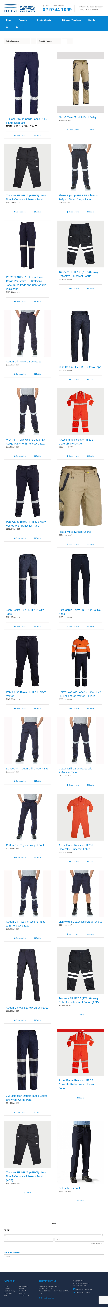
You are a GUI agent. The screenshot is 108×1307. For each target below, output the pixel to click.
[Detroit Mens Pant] (80, 1152)
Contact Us (23, 1291)
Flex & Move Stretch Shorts (75, 531)
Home (6, 1286)
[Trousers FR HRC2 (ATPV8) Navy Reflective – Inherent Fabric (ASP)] (80, 970)
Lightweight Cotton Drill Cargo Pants (27, 768)
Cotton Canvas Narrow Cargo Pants (27, 1007)
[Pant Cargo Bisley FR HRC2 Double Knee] (80, 579)
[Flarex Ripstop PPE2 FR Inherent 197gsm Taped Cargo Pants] (80, 167)
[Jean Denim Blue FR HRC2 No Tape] (80, 336)
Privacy (22, 1293)
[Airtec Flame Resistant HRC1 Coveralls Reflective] (80, 411)
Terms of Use (24, 1296)
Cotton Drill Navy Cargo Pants (23, 361)
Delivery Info (8, 1293)
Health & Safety (9, 1291)
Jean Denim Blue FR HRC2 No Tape (80, 367)
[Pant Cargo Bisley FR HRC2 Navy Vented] (27, 661)
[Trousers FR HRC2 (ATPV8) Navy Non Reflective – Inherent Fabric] (27, 167)
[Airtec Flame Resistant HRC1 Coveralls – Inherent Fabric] (80, 817)
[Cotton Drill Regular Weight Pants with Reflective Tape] (27, 893)
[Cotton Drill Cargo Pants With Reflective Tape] (80, 740)
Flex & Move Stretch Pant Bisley (77, 117)
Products (7, 1288)
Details (38, 135)
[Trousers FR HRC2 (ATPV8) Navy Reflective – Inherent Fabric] (80, 244)
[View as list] (70, 41)
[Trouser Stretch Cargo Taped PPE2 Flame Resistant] (27, 83)
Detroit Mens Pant (69, 1188)
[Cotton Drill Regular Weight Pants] (27, 817)
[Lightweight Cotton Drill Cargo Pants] (27, 740)
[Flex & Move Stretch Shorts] (80, 496)
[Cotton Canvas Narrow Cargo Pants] (27, 975)
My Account (23, 1286)
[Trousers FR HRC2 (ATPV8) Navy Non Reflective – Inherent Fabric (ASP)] (27, 1144)
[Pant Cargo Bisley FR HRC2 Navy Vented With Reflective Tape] (27, 491)
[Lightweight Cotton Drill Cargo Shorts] (80, 893)
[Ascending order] (33, 41)
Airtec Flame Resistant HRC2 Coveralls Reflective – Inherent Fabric (77, 1084)
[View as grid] (64, 41)
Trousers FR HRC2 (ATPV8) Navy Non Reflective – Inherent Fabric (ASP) (26, 1176)
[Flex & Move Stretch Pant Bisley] (80, 82)
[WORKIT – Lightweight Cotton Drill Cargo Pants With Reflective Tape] (27, 411)
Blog (5, 1296)
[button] (17, 27)
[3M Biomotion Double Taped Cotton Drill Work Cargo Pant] (27, 1060)
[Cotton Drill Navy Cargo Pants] (27, 333)
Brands (21, 1288)
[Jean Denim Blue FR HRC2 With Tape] (27, 579)
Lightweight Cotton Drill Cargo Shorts (80, 921)
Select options (21, 135)
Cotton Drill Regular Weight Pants (25, 845)
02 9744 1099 (57, 9)
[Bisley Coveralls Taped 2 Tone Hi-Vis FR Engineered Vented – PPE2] (80, 661)
